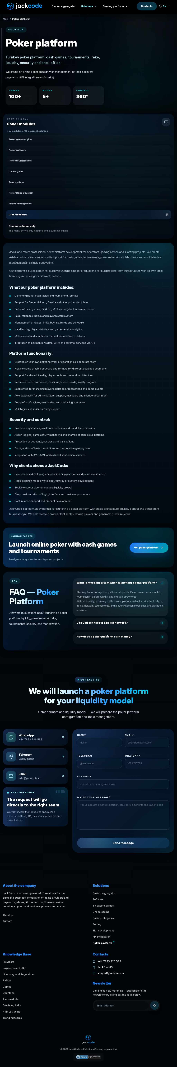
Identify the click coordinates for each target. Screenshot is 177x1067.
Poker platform (102, 942)
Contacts (147, 6)
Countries (9, 992)
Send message (123, 843)
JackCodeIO (105, 967)
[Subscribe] (154, 1005)
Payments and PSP (14, 968)
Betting (97, 924)
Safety (7, 980)
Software (98, 899)
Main (5, 19)
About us (8, 915)
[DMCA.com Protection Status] (88, 1057)
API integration (101, 936)
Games (7, 986)
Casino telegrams (103, 918)
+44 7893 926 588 (109, 961)
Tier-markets (10, 999)
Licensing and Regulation (18, 974)
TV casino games (103, 905)
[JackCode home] (25, 6)
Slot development (103, 930)
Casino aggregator (104, 893)
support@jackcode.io (110, 973)
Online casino (101, 911)
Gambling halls (12, 1005)
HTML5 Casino (11, 1011)
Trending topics (12, 1017)
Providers (8, 961)
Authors (7, 921)
